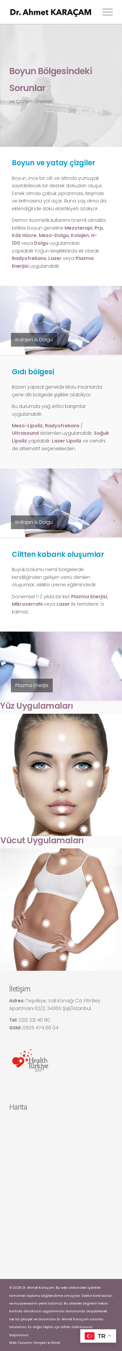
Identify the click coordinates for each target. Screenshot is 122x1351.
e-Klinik (54, 1342)
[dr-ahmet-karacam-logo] (50, 12)
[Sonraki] (109, 320)
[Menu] (105, 12)
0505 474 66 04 (40, 1027)
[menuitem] (105, 12)
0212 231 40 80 (34, 1020)
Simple (39, 1342)
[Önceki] (13, 320)
